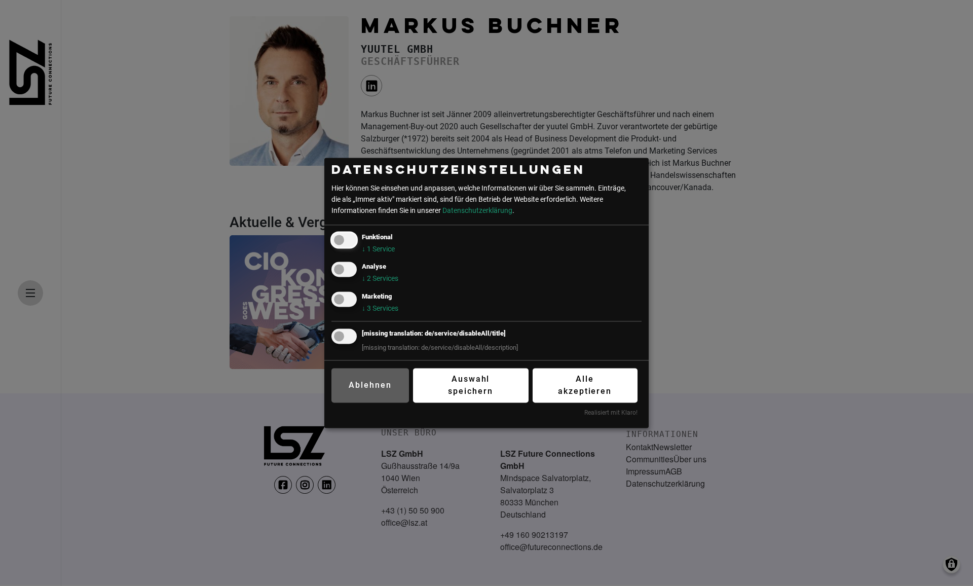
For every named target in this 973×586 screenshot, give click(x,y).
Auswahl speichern (470, 385)
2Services (380, 279)
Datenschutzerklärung (477, 210)
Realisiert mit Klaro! (611, 412)
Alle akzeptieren (585, 385)
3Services (380, 308)
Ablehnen (370, 385)
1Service (378, 249)
